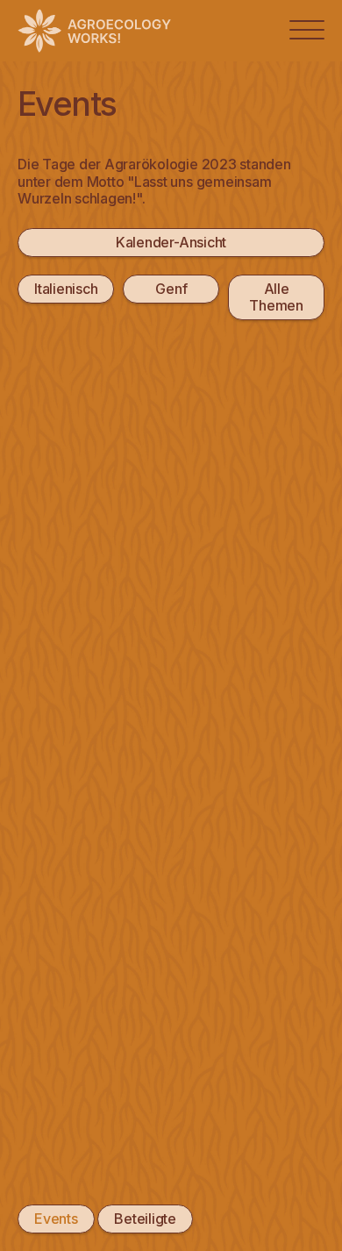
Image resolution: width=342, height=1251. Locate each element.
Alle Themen (276, 297)
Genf (171, 288)
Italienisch (65, 288)
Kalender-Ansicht (171, 242)
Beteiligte (145, 1218)
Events (56, 1218)
